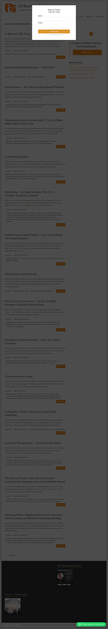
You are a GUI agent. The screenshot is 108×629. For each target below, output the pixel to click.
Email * (40, 23)
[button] (91, 624)
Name (40, 16)
